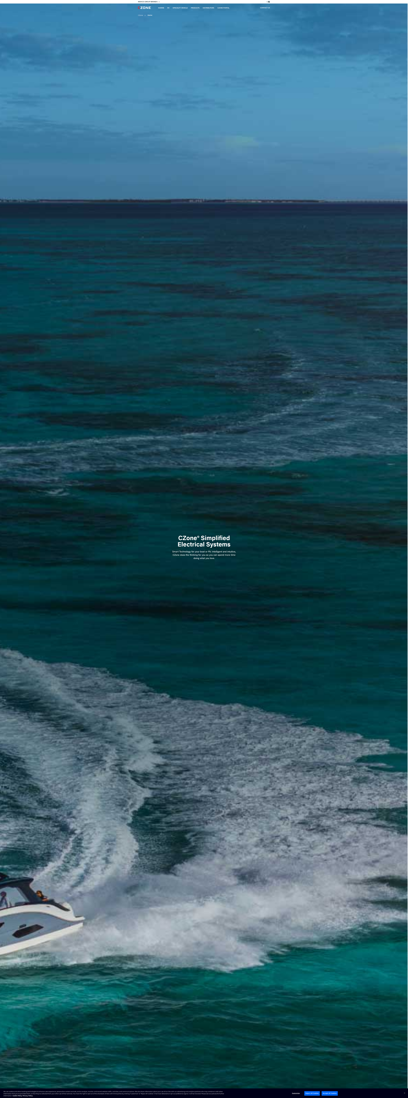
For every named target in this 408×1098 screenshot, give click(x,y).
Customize (296, 1093)
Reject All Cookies (312, 1093)
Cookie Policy (17, 1096)
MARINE (161, 8)
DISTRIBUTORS (208, 8)
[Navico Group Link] (268, 2)
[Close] (404, 1093)
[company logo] (144, 8)
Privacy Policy (28, 1096)
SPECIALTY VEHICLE (180, 8)
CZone (140, 15)
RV (168, 8)
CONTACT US (265, 8)
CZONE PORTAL (223, 8)
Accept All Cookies (329, 1093)
